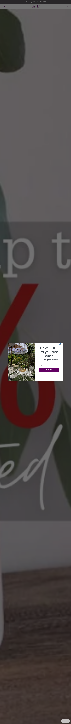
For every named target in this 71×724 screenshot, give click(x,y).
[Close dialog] (61, 344)
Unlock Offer (49, 369)
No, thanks (49, 378)
